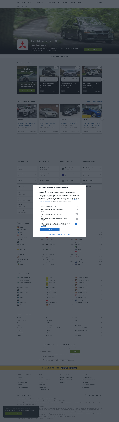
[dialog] (59, 211)
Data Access (59, 234)
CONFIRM (49, 229)
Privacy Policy (67, 234)
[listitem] (59, 206)
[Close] (83, 187)
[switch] (76, 209)
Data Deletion (52, 234)
